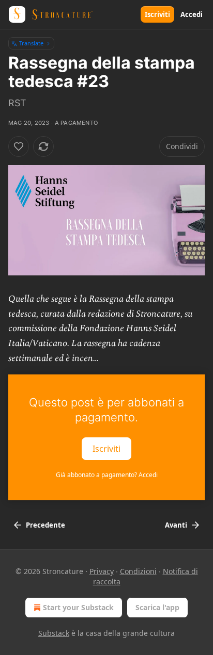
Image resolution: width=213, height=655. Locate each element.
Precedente (45, 525)
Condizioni (138, 571)
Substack (53, 633)
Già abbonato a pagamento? (107, 474)
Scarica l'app (157, 607)
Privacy (101, 571)
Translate (31, 43)
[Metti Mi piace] (18, 146)
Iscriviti (157, 14)
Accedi (191, 14)
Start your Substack (78, 607)
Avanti (176, 525)
